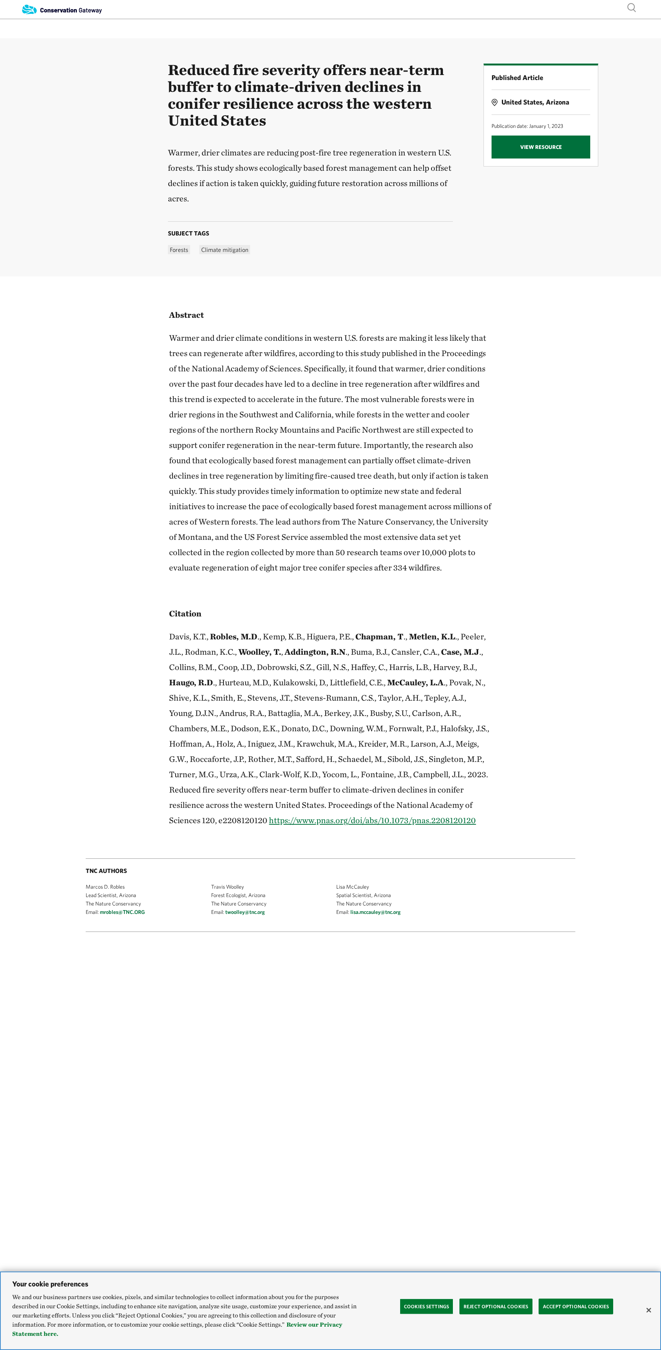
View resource (541, 147)
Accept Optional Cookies (576, 1306)
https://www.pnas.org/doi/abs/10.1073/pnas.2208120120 (372, 820)
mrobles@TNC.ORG (122, 912)
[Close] (648, 1310)
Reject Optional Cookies (496, 1306)
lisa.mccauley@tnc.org (375, 912)
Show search (632, 7)
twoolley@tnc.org (245, 912)
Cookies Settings (426, 1306)
